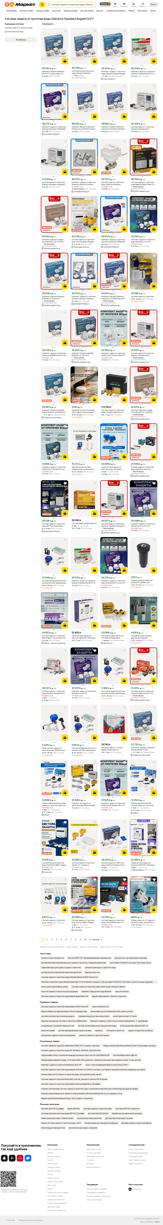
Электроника (52, 1164)
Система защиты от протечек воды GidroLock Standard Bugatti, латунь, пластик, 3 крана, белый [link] (112, 183)
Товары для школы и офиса (57, 1192)
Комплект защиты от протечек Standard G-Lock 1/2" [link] (84, 692)
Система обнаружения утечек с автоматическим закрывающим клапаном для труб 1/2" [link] (54, 582)
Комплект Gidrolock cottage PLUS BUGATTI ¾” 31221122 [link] (141, 411)
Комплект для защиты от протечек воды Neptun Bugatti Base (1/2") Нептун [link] (83, 804)
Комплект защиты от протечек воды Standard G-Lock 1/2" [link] (143, 241)
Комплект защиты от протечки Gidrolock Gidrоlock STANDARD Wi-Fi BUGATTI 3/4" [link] (113, 241)
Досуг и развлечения (55, 1149)
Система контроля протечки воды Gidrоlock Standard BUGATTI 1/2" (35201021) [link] (83, 72)
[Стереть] (93, 4)
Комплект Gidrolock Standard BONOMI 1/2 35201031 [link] (53, 298)
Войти (153, 4)
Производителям (135, 1156)
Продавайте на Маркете (96, 1192)
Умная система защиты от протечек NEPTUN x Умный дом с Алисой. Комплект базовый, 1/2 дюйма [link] (143, 864)
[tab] (11, 11)
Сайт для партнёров (94, 1200)
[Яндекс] (157, 1222)
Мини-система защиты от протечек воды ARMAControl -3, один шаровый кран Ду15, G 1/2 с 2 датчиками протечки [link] (54, 749)
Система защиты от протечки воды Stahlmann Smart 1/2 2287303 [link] (142, 468)
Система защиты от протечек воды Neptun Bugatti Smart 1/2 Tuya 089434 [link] (142, 183)
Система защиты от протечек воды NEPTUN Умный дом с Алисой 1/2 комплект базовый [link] (53, 525)
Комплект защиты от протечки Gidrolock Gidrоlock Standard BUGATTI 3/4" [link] (84, 298)
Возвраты (90, 1164)
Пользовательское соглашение (30, 1220)
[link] (52, 958)
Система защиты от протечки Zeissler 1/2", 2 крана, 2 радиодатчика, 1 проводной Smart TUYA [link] (83, 864)
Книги (49, 1189)
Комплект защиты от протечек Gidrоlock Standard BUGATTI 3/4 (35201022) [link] (84, 582)
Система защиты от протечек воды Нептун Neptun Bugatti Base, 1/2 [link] (83, 921)
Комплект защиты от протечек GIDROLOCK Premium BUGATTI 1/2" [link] (113, 354)
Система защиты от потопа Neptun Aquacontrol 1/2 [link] (111, 749)
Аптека (50, 1174)
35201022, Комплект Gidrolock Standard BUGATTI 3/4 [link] (143, 749)
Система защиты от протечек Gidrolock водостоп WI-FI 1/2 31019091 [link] (142, 692)
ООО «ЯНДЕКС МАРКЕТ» (150, 1219)
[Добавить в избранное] (65, 31)
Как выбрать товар (94, 1149)
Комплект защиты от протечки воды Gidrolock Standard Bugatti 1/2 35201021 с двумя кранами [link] (113, 73)
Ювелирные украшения (56, 1210)
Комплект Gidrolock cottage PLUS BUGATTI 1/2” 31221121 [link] (53, 241)
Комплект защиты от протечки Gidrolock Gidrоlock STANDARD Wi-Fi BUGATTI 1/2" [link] (54, 128)
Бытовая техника (54, 1156)
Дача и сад (51, 1185)
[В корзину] (64, 61)
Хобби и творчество (55, 1182)
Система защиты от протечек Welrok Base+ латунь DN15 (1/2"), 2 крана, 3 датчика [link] (54, 637)
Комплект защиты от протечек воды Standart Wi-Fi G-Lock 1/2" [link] (113, 582)
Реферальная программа (138, 1153)
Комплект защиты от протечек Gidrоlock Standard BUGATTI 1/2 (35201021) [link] (143, 73)
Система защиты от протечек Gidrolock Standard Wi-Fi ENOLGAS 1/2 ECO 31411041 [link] (142, 128)
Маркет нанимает (135, 1164)
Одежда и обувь (53, 1167)
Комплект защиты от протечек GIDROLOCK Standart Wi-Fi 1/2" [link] (113, 804)
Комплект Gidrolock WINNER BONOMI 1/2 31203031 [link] (83, 354)
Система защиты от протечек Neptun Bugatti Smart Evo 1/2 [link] (112, 411)
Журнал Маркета (93, 1167)
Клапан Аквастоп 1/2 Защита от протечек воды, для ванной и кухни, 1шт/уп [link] (143, 921)
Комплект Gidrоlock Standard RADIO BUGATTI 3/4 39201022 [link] (54, 411)
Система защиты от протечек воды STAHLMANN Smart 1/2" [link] (112, 921)
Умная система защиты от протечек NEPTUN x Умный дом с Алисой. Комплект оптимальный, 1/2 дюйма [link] (84, 637)
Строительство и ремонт (57, 1203)
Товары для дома (53, 1171)
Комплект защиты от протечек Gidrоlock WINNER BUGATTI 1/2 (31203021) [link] (54, 354)
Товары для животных (56, 1200)
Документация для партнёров (98, 1196)
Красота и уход (53, 1178)
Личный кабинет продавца (97, 1189)
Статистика (10, 1220)
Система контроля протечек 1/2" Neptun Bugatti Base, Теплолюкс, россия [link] (112, 637)
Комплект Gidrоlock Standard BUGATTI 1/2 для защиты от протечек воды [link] (53, 73)
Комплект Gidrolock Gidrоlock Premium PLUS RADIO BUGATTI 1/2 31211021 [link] (84, 128)
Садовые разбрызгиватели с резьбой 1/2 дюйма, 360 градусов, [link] (142, 581)
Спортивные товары (55, 1196)
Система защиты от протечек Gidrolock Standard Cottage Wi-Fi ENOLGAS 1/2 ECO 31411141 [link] (54, 183)
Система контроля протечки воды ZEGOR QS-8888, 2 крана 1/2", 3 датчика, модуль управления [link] (54, 864)
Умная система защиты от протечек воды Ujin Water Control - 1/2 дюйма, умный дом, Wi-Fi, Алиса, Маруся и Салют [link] (113, 468)
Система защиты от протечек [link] (142, 296)
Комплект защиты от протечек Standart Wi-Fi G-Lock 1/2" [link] (143, 525)
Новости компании (136, 1149)
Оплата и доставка (94, 1153)
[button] (48, 24)
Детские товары (53, 1207)
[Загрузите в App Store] (4, 1161)
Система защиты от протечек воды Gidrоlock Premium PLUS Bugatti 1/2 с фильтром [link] (112, 864)
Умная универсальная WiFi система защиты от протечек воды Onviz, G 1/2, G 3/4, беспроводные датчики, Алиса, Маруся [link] (143, 804)
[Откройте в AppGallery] (20, 1161)
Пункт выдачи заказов (137, 1160)
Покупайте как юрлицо (95, 1156)
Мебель (50, 1153)
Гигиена (50, 1160)
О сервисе (91, 1160)
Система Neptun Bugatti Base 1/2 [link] (84, 523)
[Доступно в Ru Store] (28, 1161)
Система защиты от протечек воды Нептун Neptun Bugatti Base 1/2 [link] (83, 241)
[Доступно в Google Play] (12, 1161)
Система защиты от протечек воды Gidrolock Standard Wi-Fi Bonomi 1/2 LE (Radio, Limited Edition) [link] (53, 692)
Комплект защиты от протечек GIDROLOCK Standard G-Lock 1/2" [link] (54, 468)
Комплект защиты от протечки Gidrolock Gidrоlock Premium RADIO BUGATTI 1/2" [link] (84, 183)
